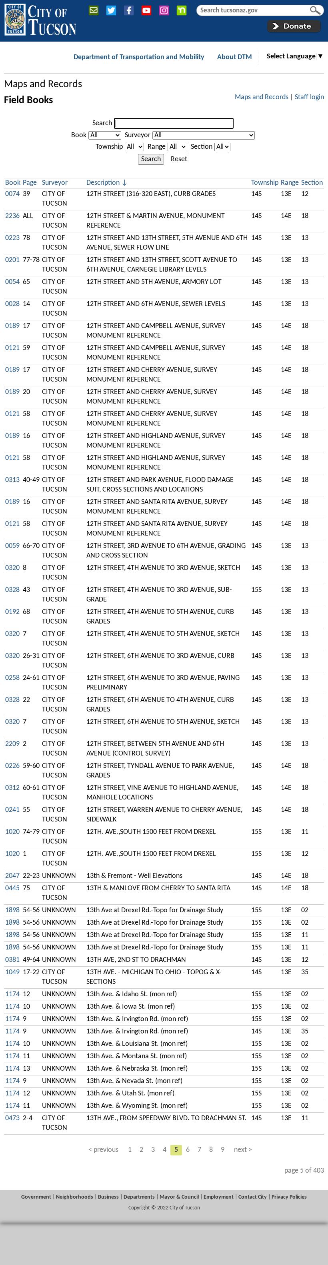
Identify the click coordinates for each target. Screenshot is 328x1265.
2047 (12, 876)
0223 (12, 238)
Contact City (252, 1197)
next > (243, 1150)
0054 (12, 282)
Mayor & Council (179, 1197)
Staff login (309, 97)
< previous (103, 1150)
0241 (12, 810)
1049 (12, 972)
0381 (12, 960)
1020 (12, 832)
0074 (12, 194)
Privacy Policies (289, 1197)
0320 (12, 568)
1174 (12, 994)
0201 (12, 260)
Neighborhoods (74, 1197)
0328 (12, 590)
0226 (12, 766)
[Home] (40, 18)
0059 (12, 546)
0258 (12, 678)
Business (108, 1197)
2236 (12, 216)
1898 (12, 910)
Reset (179, 159)
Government (36, 1197)
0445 (12, 888)
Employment (219, 1197)
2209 (12, 744)
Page (30, 183)
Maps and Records (43, 84)
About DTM (234, 57)
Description (103, 183)
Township (109, 147)
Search (102, 123)
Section (201, 147)
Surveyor (137, 135)
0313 (12, 480)
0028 (12, 304)
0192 (12, 612)
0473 (12, 1118)
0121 (12, 348)
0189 (12, 326)
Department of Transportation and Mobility (139, 57)
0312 (12, 788)
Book (78, 135)
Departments (139, 1197)
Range (157, 147)
